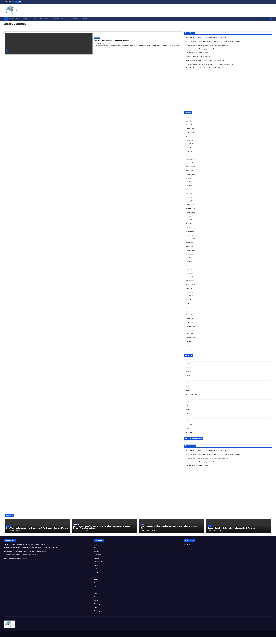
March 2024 (189, 197)
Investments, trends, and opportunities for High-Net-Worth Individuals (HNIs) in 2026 (210, 64)
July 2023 (188, 216)
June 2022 (189, 261)
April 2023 (188, 227)
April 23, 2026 (146, 530)
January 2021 (189, 322)
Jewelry (188, 401)
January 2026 (190, 132)
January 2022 (189, 277)
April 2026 (189, 121)
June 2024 (189, 185)
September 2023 (190, 212)
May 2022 (188, 265)
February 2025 (190, 159)
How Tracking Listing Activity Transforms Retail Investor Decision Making (206, 37)
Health (35, 18)
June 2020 (189, 349)
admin (108, 43)
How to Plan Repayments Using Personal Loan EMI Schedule (203, 68)
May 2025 (188, 155)
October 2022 (189, 246)
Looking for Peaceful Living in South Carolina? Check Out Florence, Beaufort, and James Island (213, 41)
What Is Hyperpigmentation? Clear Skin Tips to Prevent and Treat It (205, 60)
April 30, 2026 (78, 530)
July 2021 (188, 299)
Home (11, 18)
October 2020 (189, 334)
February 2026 (190, 128)
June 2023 (189, 220)
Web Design (189, 432)
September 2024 (190, 174)
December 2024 (190, 166)
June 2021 (189, 303)
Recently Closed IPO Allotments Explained (197, 52)
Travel (75, 18)
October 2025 (189, 140)
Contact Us (85, 18)
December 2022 (190, 239)
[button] (268, 19)
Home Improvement (191, 394)
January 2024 (190, 204)
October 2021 (189, 288)
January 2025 (189, 163)
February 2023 (190, 231)
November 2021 (190, 284)
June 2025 (189, 151)
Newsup (24, 634)
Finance (188, 382)
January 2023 (189, 235)
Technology (66, 18)
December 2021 (190, 280)
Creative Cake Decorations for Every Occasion (111, 41)
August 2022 (189, 254)
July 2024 (188, 182)
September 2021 (190, 292)
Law (187, 405)
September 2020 (190, 337)
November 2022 (190, 242)
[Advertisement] (196, 92)
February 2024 (190, 201)
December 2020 (190, 326)
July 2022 (188, 258)
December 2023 (190, 208)
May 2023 (188, 223)
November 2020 (190, 330)
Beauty (188, 363)
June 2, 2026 (10, 530)
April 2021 (188, 311)
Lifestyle (56, 18)
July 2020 (188, 345)
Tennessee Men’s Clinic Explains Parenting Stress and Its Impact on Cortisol (207, 45)
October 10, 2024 (100, 43)
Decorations (97, 38)
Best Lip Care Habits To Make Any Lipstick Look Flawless (202, 49)
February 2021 (190, 318)
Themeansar (30, 634)
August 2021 (189, 296)
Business (26, 18)
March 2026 (189, 125)
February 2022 (190, 273)
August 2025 (189, 144)
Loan (187, 413)
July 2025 (188, 147)
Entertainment (190, 379)
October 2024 (189, 170)
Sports (187, 420)
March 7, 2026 (213, 530)
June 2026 (189, 117)
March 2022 (189, 269)
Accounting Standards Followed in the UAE (198, 56)
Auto (17, 18)
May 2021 (188, 307)
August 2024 (189, 178)
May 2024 (188, 189)
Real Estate (44, 18)
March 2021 (189, 315)
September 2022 (190, 250)
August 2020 (189, 341)
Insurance (188, 398)
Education (188, 375)
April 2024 (189, 193)
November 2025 (190, 136)
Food (187, 386)
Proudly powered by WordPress (11, 634)
